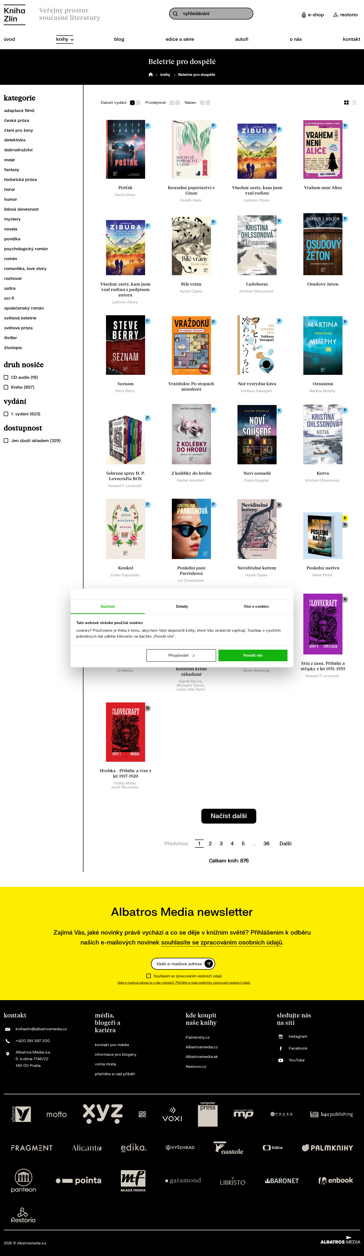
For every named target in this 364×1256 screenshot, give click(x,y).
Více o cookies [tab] (256, 606)
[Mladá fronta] (133, 1180)
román (10, 258)
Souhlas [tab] (108, 606)
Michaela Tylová (190, 685)
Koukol (125, 568)
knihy (63, 39)
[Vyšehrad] (180, 1147)
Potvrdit (209, 964)
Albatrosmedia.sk (202, 1056)
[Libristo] (233, 1180)
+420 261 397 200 (33, 1040)
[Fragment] (32, 1147)
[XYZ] (102, 1114)
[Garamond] (183, 1180)
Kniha (22, 387)
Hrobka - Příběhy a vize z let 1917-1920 (125, 773)
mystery (12, 219)
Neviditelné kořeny (257, 568)
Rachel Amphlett (191, 480)
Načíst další (229, 816)
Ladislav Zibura (256, 200)
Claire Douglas (256, 480)
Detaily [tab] (182, 606)
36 (266, 844)
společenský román (24, 308)
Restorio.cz (196, 1066)
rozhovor (13, 278)
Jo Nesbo (125, 671)
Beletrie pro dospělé (196, 74)
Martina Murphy (322, 391)
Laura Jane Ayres (191, 689)
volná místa (105, 1064)
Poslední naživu (323, 568)
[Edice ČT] (272, 1147)
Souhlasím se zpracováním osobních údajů (188, 976)
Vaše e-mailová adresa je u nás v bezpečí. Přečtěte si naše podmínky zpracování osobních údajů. (184, 983)
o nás (296, 39)
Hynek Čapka (191, 291)
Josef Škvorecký (125, 787)
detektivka (15, 140)
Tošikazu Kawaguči (256, 391)
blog (119, 39)
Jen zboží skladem (36, 440)
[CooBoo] (142, 1114)
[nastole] (228, 1147)
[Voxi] (172, 1114)
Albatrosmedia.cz (202, 1047)
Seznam (125, 383)
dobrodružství (18, 150)
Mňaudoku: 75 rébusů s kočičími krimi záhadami (191, 669)
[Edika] (134, 1147)
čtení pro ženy (18, 130)
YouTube (297, 1060)
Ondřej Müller (124, 783)
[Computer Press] (207, 1114)
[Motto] (56, 1114)
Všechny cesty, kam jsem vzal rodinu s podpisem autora (125, 290)
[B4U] (332, 1114)
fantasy (11, 169)
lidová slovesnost (21, 209)
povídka (12, 239)
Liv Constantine (191, 581)
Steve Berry (124, 391)
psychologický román (26, 248)
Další (285, 844)
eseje (9, 159)
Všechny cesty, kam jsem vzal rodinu (257, 190)
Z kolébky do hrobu (191, 473)
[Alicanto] (86, 1147)
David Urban (125, 195)
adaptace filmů (19, 110)
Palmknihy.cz (198, 1037)
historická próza (20, 179)
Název (190, 103)
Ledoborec (257, 284)
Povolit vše (252, 655)
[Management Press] (243, 1114)
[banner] (14, 15)
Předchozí (176, 844)
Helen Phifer (322, 575)
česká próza (16, 120)
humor (10, 199)
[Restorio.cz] (23, 1215)
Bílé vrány (191, 284)
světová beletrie (20, 318)
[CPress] (282, 1114)
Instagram (298, 1036)
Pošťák (125, 187)
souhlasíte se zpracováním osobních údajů (221, 942)
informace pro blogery (115, 1054)
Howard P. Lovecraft (125, 486)
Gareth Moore (190, 681)
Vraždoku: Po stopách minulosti (191, 386)
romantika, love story (25, 268)
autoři (241, 39)
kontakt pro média (112, 1044)
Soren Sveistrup (256, 671)
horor (9, 189)
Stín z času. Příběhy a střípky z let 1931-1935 (323, 666)
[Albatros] (21, 1114)
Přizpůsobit (178, 655)
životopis (13, 347)
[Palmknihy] (327, 1147)
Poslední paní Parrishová (191, 570)
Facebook (298, 1048)
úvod (9, 39)
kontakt (351, 39)
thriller (10, 337)
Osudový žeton (322, 284)
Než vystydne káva (257, 383)
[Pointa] (78, 1180)
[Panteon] (23, 1180)
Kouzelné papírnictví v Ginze (191, 190)
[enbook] (335, 1180)
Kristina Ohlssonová (256, 291)
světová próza (18, 328)
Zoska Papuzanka (125, 575)
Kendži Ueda (190, 200)
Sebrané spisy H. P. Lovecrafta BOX (125, 476)
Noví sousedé (257, 473)
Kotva (323, 473)
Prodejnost (155, 103)
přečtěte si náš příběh (115, 1074)
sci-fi (9, 298)
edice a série (180, 39)
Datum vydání (114, 103)
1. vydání (25, 414)
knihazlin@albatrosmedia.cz (41, 1029)
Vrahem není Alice (323, 187)
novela (10, 229)
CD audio (24, 377)
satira (10, 288)
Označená (323, 383)
